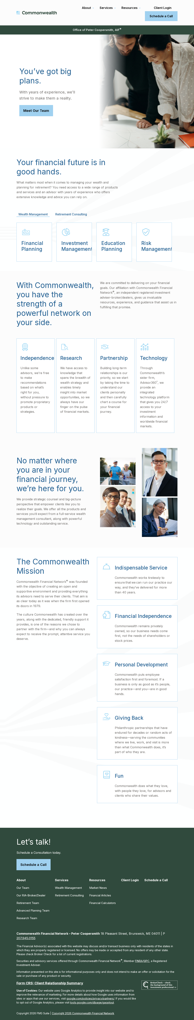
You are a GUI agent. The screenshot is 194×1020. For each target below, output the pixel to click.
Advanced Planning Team (32, 910)
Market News (98, 888)
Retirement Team (27, 903)
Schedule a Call (33, 865)
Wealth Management (68, 888)
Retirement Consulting (69, 895)
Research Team (26, 918)
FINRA (138, 961)
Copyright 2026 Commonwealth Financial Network (83, 1013)
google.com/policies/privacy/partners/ (90, 998)
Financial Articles (100, 895)
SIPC (146, 961)
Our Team (22, 888)
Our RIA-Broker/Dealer (30, 895)
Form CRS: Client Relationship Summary (49, 983)
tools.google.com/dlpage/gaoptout (92, 1002)
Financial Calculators (102, 903)
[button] (86, 7)
